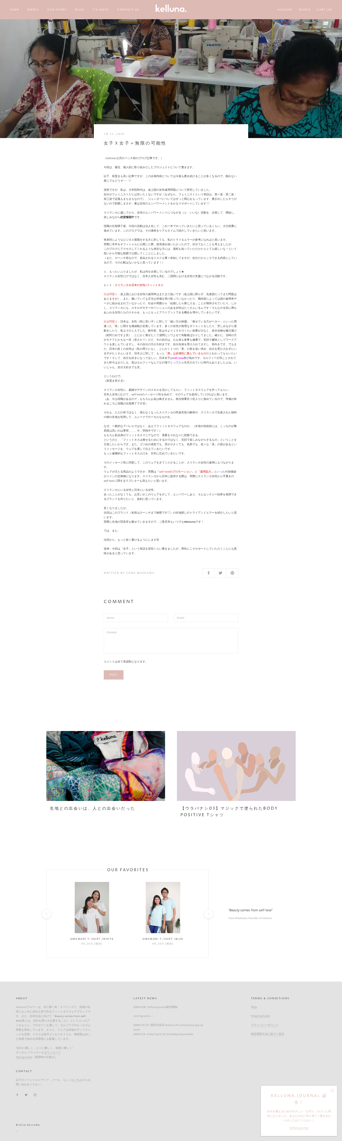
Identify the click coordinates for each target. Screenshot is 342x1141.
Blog (79, 9)
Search (304, 9)
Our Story (57, 9)
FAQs (254, 1007)
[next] (208, 913)
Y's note (101, 9)
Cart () (324, 9)
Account (285, 9)
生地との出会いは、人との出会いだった (92, 808)
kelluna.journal (299, 1128)
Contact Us (128, 9)
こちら (78, 1080)
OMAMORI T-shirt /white (92, 939)
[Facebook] (17, 1094)
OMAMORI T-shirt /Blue (162, 939)
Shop (14, 9)
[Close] (332, 1090)
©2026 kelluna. (28, 1125)
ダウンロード (52, 1052)
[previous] (46, 913)
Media (33, 9)
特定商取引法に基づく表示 (267, 1034)
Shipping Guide (260, 1016)
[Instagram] (35, 1094)
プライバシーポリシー (265, 1025)
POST (113, 675)
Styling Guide (24, 1057)
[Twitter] (26, 1094)
